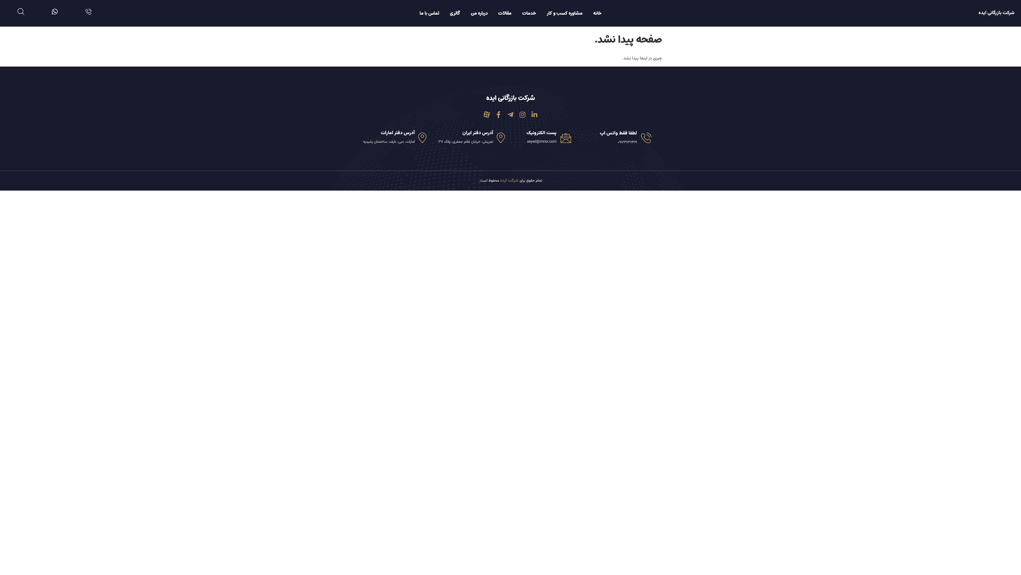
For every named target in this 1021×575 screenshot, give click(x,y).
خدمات (529, 13)
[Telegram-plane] (510, 114)
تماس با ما (429, 13)
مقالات (505, 13)
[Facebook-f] (498, 114)
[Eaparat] (486, 114)
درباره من (479, 13)
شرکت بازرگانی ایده (996, 13)
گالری (455, 13)
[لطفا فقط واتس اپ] (646, 137)
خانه (597, 13)
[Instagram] (522, 114)
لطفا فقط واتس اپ (618, 133)
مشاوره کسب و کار (565, 13)
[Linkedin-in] (534, 114)
